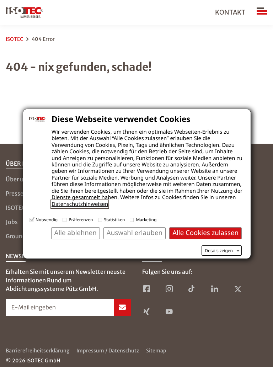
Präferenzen (81, 220)
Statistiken (114, 220)
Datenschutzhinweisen (80, 204)
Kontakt (230, 12)
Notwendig (47, 220)
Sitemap (156, 350)
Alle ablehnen (75, 232)
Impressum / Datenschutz (107, 350)
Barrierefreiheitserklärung (37, 350)
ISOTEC (14, 39)
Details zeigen (219, 251)
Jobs (12, 221)
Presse (14, 193)
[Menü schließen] (262, 12)
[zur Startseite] (24, 12)
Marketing (146, 220)
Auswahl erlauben (134, 232)
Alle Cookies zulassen (205, 232)
